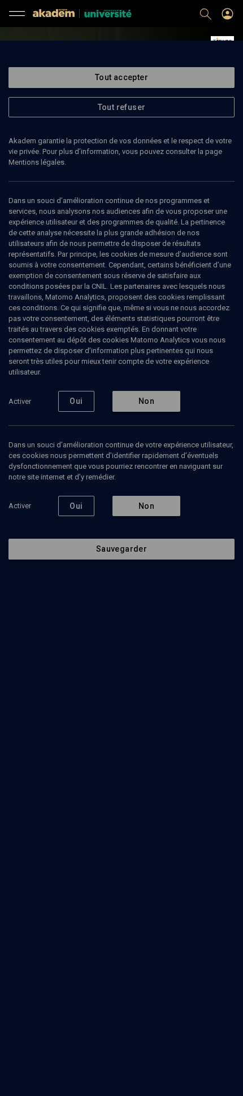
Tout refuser (122, 107)
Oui (76, 401)
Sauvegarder (121, 548)
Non (146, 401)
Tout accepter (121, 77)
